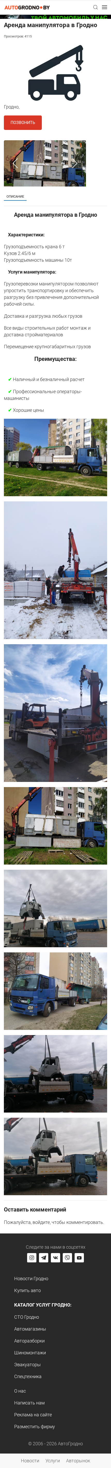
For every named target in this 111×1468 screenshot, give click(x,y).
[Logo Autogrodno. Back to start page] (27, 7)
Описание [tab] (15, 196)
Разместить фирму (34, 1426)
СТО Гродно (26, 1317)
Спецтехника (28, 1376)
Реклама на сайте (33, 1414)
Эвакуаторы (27, 1364)
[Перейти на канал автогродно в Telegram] (43, 1257)
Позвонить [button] (23, 122)
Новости (30, 1460)
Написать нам (29, 1402)
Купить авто (27, 1290)
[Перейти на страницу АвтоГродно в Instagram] (31, 1257)
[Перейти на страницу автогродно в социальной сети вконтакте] (55, 1257)
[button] (95, 7)
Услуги (52, 1460)
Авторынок (78, 1460)
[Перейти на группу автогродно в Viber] (67, 1257)
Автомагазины (30, 1329)
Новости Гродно (31, 1278)
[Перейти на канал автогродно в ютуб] (79, 1257)
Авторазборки (29, 1340)
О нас (20, 1391)
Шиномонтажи (30, 1352)
